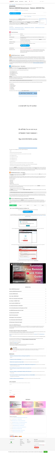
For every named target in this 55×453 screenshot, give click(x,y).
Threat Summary (11, 27)
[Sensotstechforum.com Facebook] (41, 1)
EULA (25, 16)
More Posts (14, 351)
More (28, 439)
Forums (21, 445)
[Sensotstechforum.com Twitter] (40, 1)
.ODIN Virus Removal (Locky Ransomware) (17, 378)
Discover (21, 439)
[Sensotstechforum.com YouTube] (42, 1)
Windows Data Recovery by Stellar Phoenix (26, 49)
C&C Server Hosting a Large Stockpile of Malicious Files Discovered (20, 371)
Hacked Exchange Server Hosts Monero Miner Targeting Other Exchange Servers (23, 364)
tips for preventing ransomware (38, 62)
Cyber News (16, 1)
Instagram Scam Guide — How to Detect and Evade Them (20, 422)
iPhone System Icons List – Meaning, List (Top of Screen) (18, 420)
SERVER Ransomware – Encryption (39, 27)
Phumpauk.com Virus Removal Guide (17, 428)
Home (10, 4)
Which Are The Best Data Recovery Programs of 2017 (21, 417)
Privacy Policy (29, 16)
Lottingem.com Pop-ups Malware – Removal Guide (18, 430)
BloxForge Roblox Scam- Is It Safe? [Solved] (19, 425)
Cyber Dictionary (22, 442)
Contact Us (28, 442)
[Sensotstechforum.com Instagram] (43, 1)
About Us (15, 342)
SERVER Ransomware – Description (29, 27)
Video (20, 444)
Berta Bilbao (15, 347)
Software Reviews (22, 443)
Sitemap (21, 440)
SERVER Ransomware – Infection (19, 27)
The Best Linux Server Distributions (15, 359)
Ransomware (13, 4)
